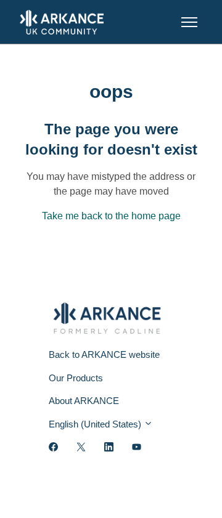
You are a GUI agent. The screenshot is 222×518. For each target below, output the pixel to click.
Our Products (76, 378)
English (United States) (96, 424)
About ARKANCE (84, 400)
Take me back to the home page (111, 216)
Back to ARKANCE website (104, 354)
